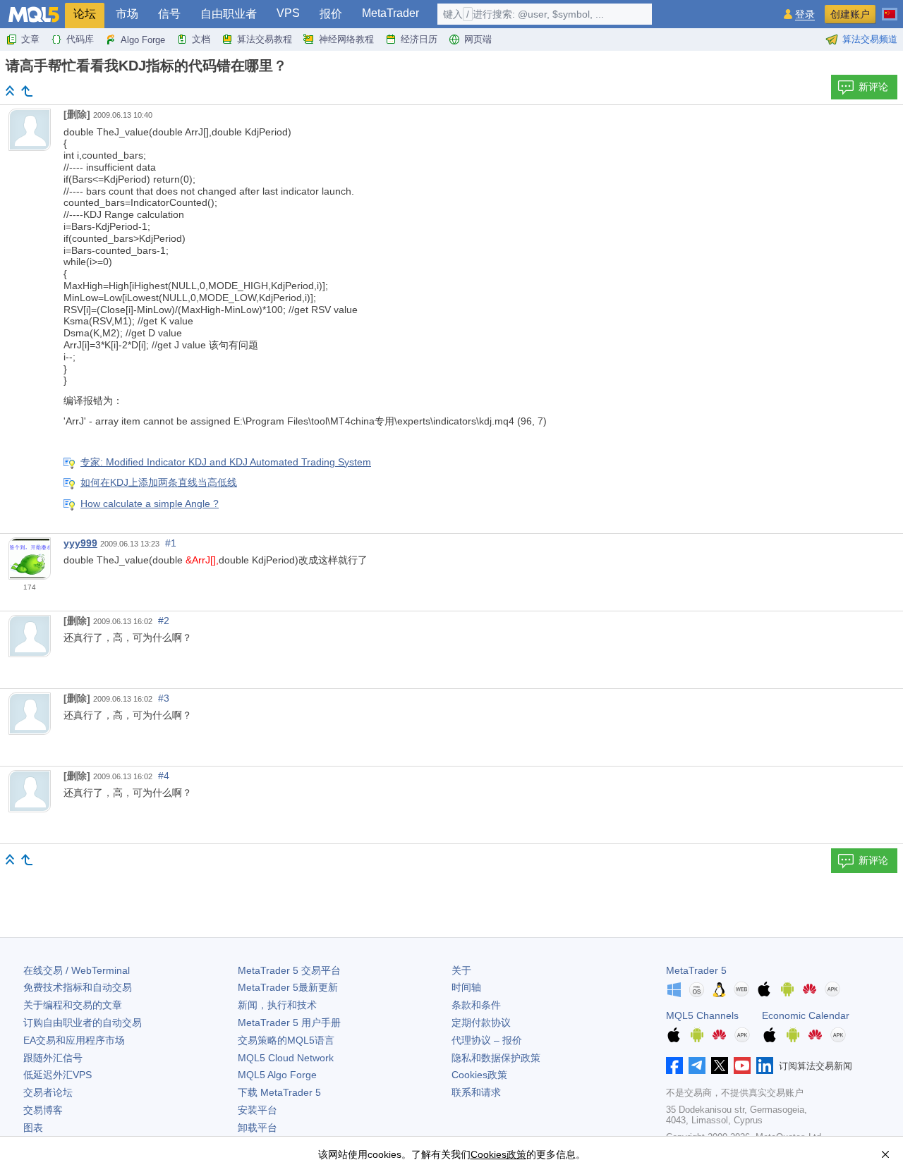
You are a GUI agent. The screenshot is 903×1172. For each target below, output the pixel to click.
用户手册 (289, 1022)
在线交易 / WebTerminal (76, 970)
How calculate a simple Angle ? (149, 503)
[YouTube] (742, 1065)
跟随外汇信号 (53, 1057)
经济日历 (419, 39)
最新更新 (288, 987)
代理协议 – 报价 (487, 1040)
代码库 (80, 39)
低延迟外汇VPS (57, 1074)
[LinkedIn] (764, 1065)
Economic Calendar (805, 1015)
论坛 (84, 14)
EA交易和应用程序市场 (74, 1040)
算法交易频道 (869, 39)
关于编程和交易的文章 (72, 1005)
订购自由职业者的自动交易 (82, 1022)
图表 (33, 1127)
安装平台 (257, 1110)
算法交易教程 (264, 39)
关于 (461, 970)
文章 (30, 39)
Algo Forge (143, 40)
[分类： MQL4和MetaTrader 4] (26, 91)
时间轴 (466, 987)
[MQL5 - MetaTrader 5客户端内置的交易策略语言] (33, 14)
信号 (169, 14)
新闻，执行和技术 (277, 1005)
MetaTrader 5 (696, 970)
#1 (170, 543)
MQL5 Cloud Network (286, 1057)
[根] (10, 90)
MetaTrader (390, 13)
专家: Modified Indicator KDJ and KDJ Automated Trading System (225, 462)
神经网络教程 (346, 39)
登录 (805, 14)
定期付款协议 (481, 1022)
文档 (201, 39)
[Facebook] (674, 1065)
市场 (127, 14)
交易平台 (289, 970)
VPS (288, 13)
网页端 (478, 39)
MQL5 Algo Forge (277, 1074)
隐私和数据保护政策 (496, 1057)
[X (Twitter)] (719, 1065)
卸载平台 (257, 1127)
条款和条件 (476, 1005)
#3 (163, 698)
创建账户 (850, 14)
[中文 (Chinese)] (889, 8)
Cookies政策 (479, 1074)
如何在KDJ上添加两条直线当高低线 (158, 482)
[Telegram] (697, 1065)
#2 (163, 620)
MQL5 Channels (702, 1015)
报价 (331, 14)
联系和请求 (476, 1092)
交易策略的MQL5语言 (286, 1040)
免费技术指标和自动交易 (77, 987)
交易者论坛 (48, 1092)
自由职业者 (228, 14)
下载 (279, 1092)
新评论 (873, 86)
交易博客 (43, 1110)
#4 (163, 775)
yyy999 (80, 543)
